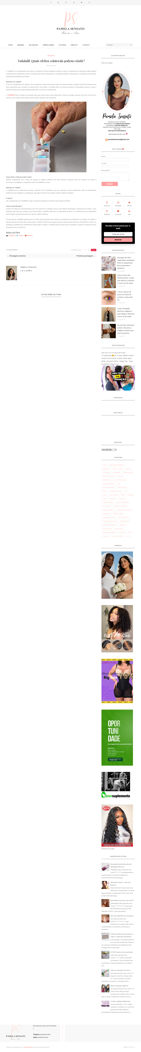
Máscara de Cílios (116, 491)
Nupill (105, 495)
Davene (128, 469)
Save (94, 250)
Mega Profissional (109, 487)
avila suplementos (122, 502)
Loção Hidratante (108, 484)
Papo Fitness (114, 495)
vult (128, 536)
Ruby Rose (122, 499)
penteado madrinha (109, 532)
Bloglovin (118, 214)
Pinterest (29, 235)
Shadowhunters (108, 502)
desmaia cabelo (118, 514)
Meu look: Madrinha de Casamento (122, 916)
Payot (123, 495)
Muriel (105, 491)
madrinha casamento (110, 525)
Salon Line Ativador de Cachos (120, 970)
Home (10, 45)
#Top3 (105, 465)
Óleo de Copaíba (106, 63)
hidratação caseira (109, 517)
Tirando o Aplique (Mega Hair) (120, 1001)
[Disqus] (51, 336)
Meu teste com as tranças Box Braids (113, 353)
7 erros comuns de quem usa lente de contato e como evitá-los (125, 296)
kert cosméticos (123, 517)
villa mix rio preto (117, 536)
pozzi (129, 532)
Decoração (33, 45)
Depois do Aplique (109, 476)
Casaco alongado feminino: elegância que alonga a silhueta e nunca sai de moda (126, 312)
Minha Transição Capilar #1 (119, 986)
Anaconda (106, 469)
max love (123, 525)
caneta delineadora (120, 506)
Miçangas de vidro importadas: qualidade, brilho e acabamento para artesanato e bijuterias (126, 262)
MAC (118, 484)
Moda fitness (122, 487)
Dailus (121, 469)
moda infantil (107, 529)
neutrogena (119, 529)
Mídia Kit (74, 45)
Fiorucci (120, 476)
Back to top (129, 1047)
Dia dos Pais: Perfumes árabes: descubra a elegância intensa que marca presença (125, 329)
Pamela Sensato (28, 267)
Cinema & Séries (48, 45)
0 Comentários (12, 250)
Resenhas (20, 45)
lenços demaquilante (110, 521)
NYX (126, 491)
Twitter (21, 235)
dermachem (106, 514)
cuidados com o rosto (124, 510)
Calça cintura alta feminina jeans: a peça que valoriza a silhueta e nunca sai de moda (125, 279)
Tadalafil (51, 55)
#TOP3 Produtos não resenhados (121, 952)
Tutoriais (62, 45)
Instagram (11, 235)
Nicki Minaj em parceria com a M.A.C (122, 900)
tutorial (105, 536)
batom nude (107, 506)
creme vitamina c (108, 510)
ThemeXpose (28, 1047)
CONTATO (86, 45)
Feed (129, 214)
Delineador (117, 472)
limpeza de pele (125, 521)
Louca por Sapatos (120, 480)
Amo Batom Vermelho (116, 465)
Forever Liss (107, 480)
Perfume (130, 495)
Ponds (105, 499)
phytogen (122, 532)
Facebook (107, 206)
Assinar (118, 240)
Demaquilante (128, 472)
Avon (114, 469)
